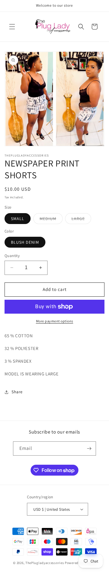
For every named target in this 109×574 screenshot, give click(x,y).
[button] (12, 26)
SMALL (17, 218)
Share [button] (17, 391)
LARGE (81, 220)
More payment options (54, 321)
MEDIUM (51, 220)
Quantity (12, 255)
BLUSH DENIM (25, 242)
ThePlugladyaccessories (44, 563)
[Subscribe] (89, 448)
